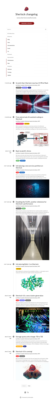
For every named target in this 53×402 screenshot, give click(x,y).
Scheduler (9, 66)
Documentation (11, 45)
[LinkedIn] (25, 392)
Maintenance (11, 60)
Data (9, 42)
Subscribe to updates (26, 23)
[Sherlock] (26, 9)
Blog (9, 39)
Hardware (9, 54)
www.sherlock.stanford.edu (26, 18)
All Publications (10, 33)
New (9, 63)
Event (9, 48)
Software (10, 69)
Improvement (10, 57)
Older (29, 385)
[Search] (45, 29)
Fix (8, 51)
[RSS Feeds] (28, 392)
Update (9, 75)
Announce (9, 36)
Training (9, 72)
